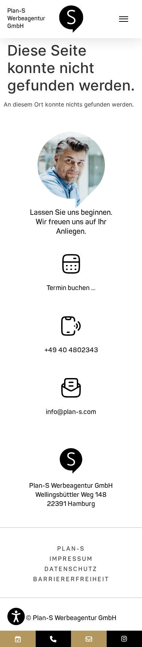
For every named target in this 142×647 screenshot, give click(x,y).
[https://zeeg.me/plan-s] (18, 639)
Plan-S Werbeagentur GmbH (26, 18)
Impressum (71, 559)
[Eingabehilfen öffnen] (16, 616)
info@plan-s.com (71, 412)
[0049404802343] (53, 639)
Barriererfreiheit (71, 580)
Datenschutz (71, 569)
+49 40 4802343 (71, 350)
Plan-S (71, 549)
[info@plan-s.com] (89, 639)
